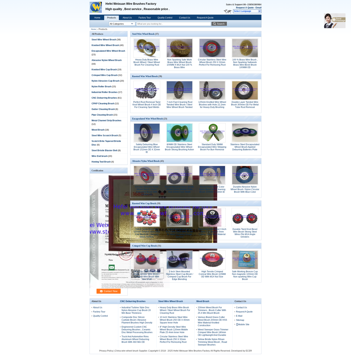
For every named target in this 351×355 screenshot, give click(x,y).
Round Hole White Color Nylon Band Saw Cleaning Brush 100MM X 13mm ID (212, 189)
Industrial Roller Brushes (105, 92)
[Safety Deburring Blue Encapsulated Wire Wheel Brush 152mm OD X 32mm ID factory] (147, 133)
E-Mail (239, 316)
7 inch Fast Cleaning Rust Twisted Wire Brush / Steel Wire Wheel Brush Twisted (180, 104)
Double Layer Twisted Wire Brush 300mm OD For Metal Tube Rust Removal (245, 104)
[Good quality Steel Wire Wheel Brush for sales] (130, 287)
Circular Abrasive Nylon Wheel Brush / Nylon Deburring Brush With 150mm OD (146, 191)
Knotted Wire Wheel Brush (105, 45)
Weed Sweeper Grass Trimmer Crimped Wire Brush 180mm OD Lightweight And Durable (213, 332)
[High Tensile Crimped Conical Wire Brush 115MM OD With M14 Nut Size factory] (212, 260)
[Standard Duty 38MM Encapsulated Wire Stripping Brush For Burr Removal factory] (212, 133)
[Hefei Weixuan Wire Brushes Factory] (259, 11)
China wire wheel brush (126, 351)
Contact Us (184, 17)
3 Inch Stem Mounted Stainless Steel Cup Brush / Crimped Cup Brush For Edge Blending (179, 275)
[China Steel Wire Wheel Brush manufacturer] (97, 7)
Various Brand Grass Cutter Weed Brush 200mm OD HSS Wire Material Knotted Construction (212, 321)
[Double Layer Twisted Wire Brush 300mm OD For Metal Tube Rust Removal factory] (245, 90)
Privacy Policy (106, 351)
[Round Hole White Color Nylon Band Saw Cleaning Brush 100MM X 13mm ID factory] (212, 175)
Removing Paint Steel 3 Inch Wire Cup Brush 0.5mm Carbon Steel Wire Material (212, 232)
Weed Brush (98, 130)
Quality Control (165, 17)
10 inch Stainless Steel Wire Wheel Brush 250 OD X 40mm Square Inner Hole (175, 320)
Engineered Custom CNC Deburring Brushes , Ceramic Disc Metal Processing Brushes (137, 330)
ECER (249, 351)
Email (258, 7)
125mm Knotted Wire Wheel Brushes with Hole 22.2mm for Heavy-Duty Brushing (212, 104)
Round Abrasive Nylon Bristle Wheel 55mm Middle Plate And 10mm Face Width (179, 189)
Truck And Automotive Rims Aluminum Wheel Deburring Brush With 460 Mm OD (135, 339)
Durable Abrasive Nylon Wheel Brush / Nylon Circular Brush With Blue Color (245, 189)
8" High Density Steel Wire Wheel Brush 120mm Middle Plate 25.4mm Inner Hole (174, 330)
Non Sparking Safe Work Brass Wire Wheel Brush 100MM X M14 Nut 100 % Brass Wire (179, 63)
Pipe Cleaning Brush (102, 115)
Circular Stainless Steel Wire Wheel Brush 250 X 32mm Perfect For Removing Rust (212, 62)
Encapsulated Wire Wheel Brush (108, 51)
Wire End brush (99, 156)
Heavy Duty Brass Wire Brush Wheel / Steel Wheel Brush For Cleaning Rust (146, 62)
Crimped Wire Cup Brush (105, 75)
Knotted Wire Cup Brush (104, 69)
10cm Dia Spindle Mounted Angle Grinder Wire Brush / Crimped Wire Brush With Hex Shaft (146, 275)
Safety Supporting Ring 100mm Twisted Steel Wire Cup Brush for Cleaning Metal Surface (147, 233)
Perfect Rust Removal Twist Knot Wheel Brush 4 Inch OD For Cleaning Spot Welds (147, 104)
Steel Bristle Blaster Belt (104, 150)
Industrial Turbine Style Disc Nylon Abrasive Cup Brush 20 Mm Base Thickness (136, 310)
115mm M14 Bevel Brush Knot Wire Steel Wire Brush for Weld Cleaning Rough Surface (179, 233)
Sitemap (240, 320)
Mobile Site (243, 324)
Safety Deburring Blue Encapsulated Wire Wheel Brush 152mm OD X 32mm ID (146, 148)
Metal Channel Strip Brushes (106, 120)
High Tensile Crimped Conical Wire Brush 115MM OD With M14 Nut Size (212, 274)
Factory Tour (145, 17)
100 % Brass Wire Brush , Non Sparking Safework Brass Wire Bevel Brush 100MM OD (245, 63)
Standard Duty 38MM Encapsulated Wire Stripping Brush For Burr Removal (212, 147)
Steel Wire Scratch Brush (105, 135)
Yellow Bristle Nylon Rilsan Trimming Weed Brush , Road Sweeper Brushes (212, 342)
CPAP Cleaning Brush (103, 103)
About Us (127, 17)
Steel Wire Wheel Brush (104, 39)
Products (111, 17)
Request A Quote (245, 7)
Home (97, 17)
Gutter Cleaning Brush (103, 109)
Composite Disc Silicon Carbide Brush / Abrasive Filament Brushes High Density (137, 320)
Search (220, 23)
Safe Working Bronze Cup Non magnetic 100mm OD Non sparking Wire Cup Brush (245, 275)
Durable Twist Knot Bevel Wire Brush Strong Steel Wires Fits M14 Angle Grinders (245, 233)
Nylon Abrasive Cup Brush (105, 81)
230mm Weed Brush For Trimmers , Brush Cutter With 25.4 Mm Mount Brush (212, 310)
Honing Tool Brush (101, 162)
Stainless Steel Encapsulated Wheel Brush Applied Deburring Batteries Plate (244, 147)
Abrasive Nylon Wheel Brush (107, 60)
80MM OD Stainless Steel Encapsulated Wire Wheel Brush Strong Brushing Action (179, 147)
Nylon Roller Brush (101, 86)
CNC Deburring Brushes (104, 98)
